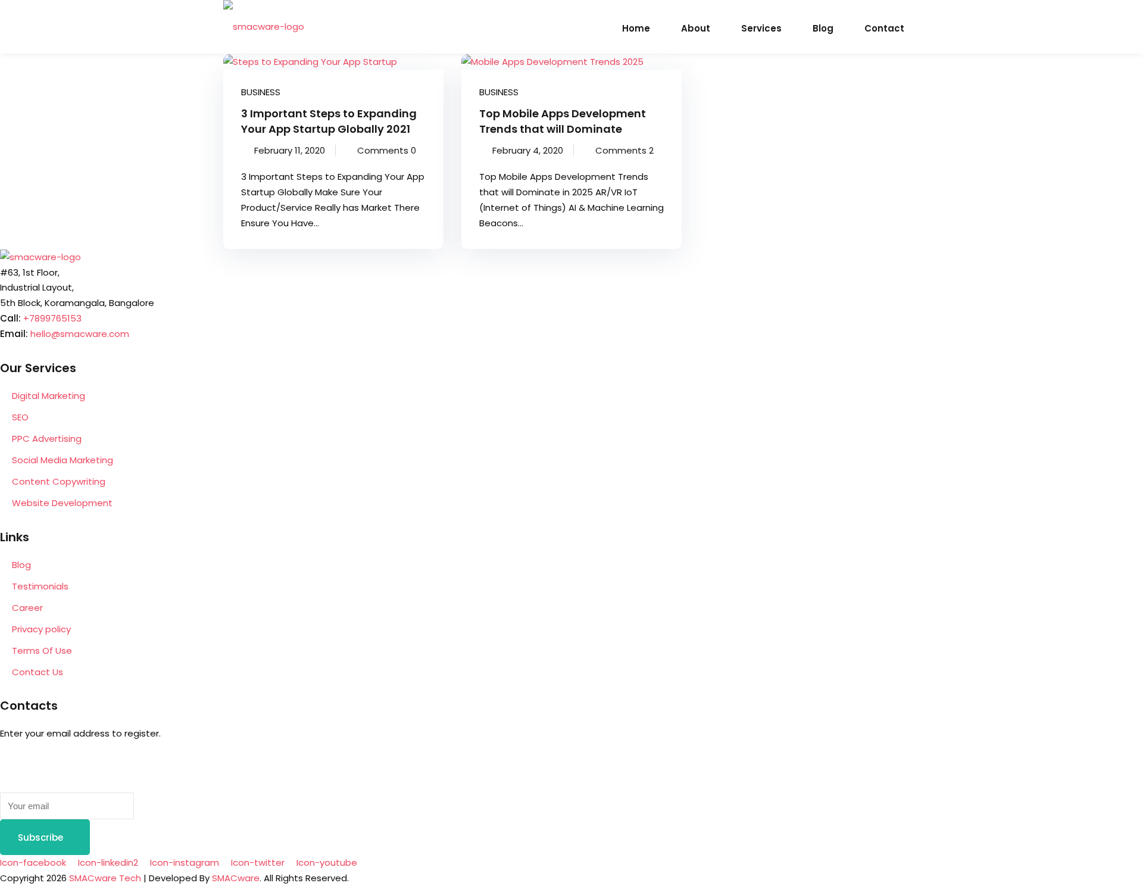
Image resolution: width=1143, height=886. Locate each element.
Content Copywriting (58, 481)
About (695, 28)
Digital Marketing (48, 395)
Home (636, 28)
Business (260, 92)
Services (761, 28)
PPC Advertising (47, 438)
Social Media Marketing (62, 460)
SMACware (236, 878)
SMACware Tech (105, 878)
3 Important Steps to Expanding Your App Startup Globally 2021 (329, 121)
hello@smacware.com (79, 333)
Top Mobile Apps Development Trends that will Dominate (562, 121)
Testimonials (40, 586)
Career (27, 607)
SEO (20, 417)
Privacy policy (41, 629)
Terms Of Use (42, 650)
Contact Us (37, 672)
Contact (884, 28)
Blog (823, 28)
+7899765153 (52, 318)
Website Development (62, 503)
